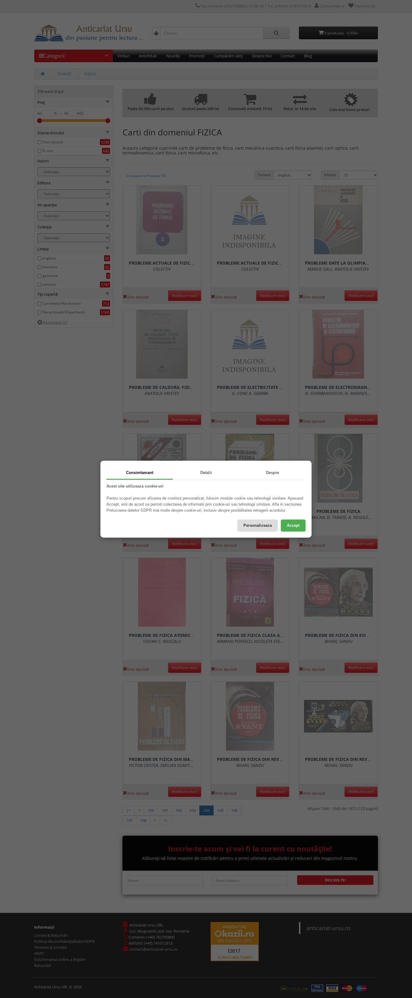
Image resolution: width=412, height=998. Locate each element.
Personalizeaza (257, 525)
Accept (293, 525)
